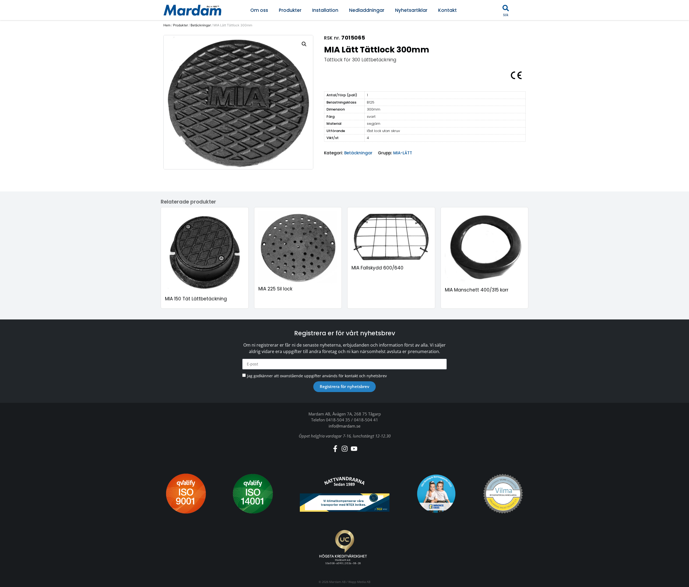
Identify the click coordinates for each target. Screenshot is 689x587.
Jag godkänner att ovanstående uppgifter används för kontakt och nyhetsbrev (317, 375)
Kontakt (447, 10)
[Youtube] (354, 448)
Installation (325, 10)
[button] (505, 8)
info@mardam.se (344, 426)
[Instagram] (344, 448)
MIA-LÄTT (402, 153)
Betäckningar (201, 25)
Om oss (259, 10)
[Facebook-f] (335, 448)
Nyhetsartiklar (411, 10)
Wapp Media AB (359, 582)
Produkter (290, 10)
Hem (166, 25)
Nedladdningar (366, 10)
